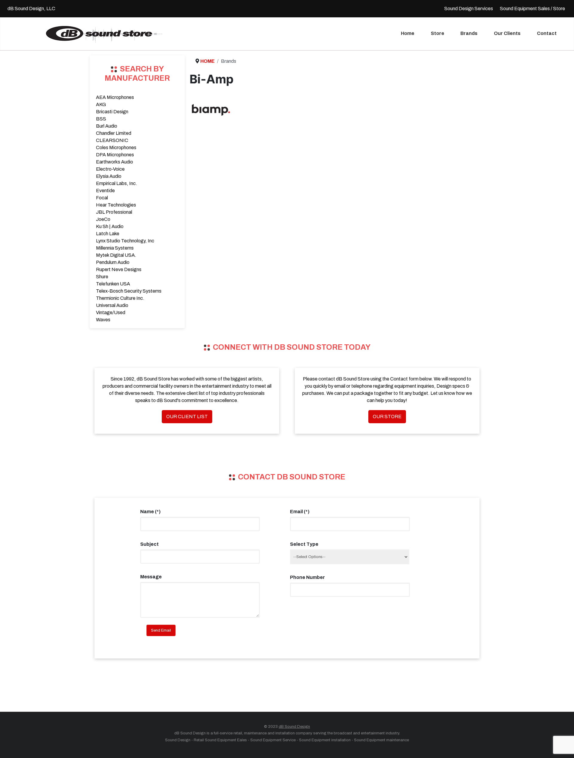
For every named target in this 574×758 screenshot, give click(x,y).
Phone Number (307, 577)
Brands (468, 33)
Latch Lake (107, 233)
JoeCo (103, 219)
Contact (547, 33)
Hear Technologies (116, 204)
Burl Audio (106, 126)
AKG (101, 104)
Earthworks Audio (114, 161)
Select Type (304, 544)
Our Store (387, 416)
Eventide (105, 190)
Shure (102, 276)
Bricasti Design (112, 111)
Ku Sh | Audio (109, 226)
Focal (102, 197)
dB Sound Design (294, 727)
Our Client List (187, 416)
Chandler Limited (113, 133)
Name (150, 511)
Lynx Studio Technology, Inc (125, 240)
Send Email (161, 630)
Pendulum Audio (112, 262)
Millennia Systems (115, 247)
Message (151, 576)
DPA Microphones (115, 154)
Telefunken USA (113, 283)
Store (437, 33)
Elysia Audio (108, 176)
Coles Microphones (116, 147)
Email (299, 511)
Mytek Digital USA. (116, 255)
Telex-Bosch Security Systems (128, 291)
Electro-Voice (110, 169)
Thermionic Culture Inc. (120, 298)
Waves (103, 319)
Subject (149, 544)
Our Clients (507, 33)
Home (407, 33)
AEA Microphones (115, 97)
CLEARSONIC (112, 140)
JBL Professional (114, 212)
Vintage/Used (110, 312)
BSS (101, 118)
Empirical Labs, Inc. (116, 183)
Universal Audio (112, 305)
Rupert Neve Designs (118, 269)
